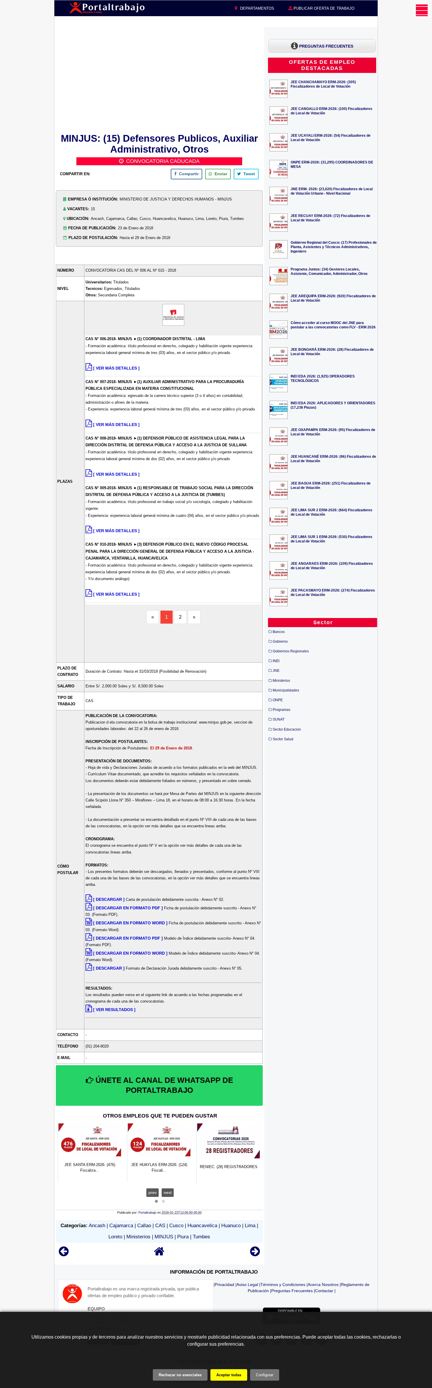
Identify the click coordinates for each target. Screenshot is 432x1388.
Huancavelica (202, 1225)
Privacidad (224, 1284)
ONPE (278, 700)
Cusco (176, 1225)
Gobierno (280, 641)
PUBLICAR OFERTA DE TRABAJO (323, 8)
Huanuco (231, 1225)
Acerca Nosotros (323, 1284)
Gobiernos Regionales (291, 651)
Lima (250, 1225)
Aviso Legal (247, 1284)
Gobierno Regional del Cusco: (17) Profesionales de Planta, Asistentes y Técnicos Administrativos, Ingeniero (334, 246)
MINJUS (164, 1237)
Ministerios (138, 1237)
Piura (183, 1237)
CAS (160, 1225)
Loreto (115, 1237)
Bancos (279, 632)
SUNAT (278, 719)
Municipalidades (286, 690)
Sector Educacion (287, 729)
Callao (144, 1225)
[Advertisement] (159, 79)
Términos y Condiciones (282, 1284)
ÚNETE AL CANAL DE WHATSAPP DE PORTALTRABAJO (163, 1085)
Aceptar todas (228, 1375)
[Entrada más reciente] (63, 1254)
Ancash (97, 1225)
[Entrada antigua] (255, 1254)
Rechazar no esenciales (180, 1375)
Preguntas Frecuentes (292, 1290)
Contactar (324, 1290)
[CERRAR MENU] (422, 10)
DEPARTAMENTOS (256, 8)
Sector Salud (283, 739)
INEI (276, 661)
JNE (276, 671)
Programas (281, 710)
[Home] (159, 1254)
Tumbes (201, 1237)
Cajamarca (121, 1225)
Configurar (264, 1375)
